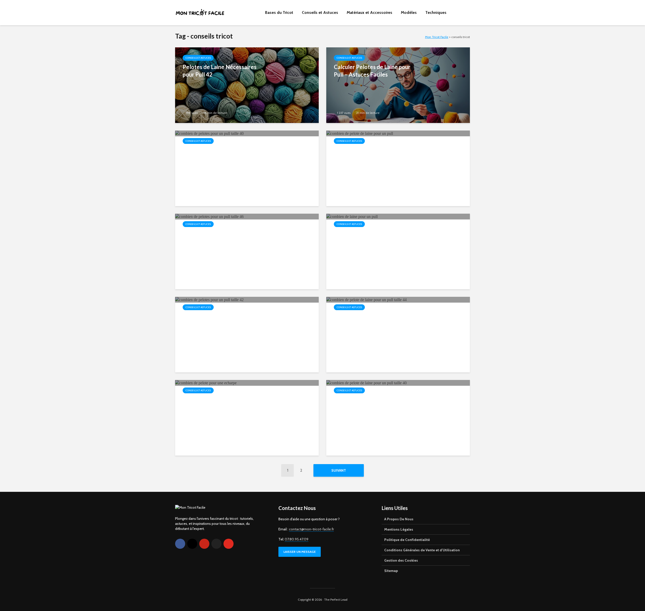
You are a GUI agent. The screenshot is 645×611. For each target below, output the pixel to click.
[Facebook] (180, 544)
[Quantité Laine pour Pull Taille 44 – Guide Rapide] (366, 299)
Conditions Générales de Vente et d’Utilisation (422, 550)
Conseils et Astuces (320, 12)
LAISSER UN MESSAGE (299, 552)
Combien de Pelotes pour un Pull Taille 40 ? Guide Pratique (219, 154)
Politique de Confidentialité (407, 539)
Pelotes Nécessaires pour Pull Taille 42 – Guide (220, 320)
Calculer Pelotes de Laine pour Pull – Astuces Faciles (372, 70)
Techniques (435, 12)
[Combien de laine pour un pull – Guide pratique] (352, 216)
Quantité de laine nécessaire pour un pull (369, 154)
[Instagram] (192, 544)
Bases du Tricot (279, 12)
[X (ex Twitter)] (216, 544)
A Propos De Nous (398, 519)
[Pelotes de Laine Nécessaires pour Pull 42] (247, 84)
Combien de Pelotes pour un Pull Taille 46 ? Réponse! (217, 237)
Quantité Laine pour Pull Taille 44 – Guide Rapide (371, 320)
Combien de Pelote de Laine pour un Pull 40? (369, 403)
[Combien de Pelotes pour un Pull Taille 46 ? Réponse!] (209, 216)
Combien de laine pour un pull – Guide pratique (372, 237)
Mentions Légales (398, 529)
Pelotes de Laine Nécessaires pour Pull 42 (219, 70)
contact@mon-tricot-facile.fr (311, 529)
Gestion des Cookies (401, 560)
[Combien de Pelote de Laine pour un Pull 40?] (366, 382)
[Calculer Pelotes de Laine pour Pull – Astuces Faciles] (398, 84)
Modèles (409, 12)
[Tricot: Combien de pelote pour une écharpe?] (206, 382)
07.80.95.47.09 (296, 539)
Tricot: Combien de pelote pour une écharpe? (221, 403)
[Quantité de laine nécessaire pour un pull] (359, 133)
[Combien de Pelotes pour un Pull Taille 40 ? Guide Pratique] (209, 133)
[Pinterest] (204, 544)
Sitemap (391, 570)
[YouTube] (228, 544)
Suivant (338, 470)
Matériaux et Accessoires (369, 12)
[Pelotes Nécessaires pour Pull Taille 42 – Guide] (209, 299)
